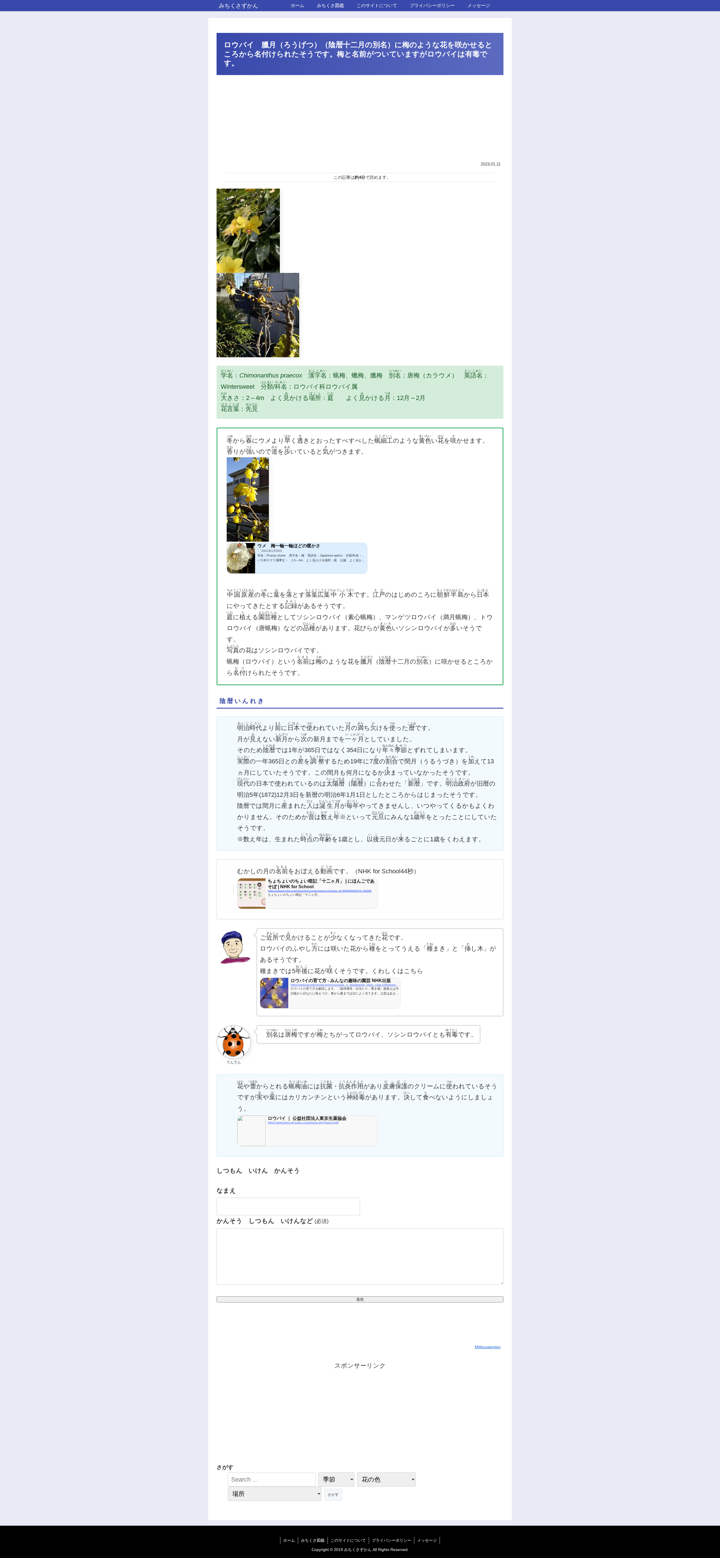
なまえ (226, 1190)
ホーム (289, 1540)
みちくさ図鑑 (313, 1540)
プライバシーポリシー (391, 1540)
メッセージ (427, 1540)
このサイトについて (348, 1540)
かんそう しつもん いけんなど (272, 1220)
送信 (360, 1299)
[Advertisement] (360, 119)
